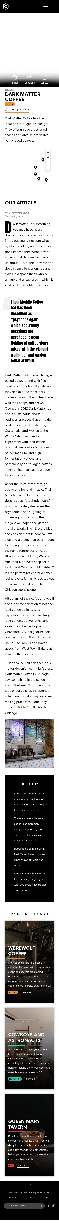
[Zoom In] (48, 152)
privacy (46, 1197)
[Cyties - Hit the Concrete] (5, 9)
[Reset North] (48, 162)
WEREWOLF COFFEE (21, 950)
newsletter (16, 1197)
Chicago (26, 992)
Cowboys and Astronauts (26, 1037)
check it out (21, 890)
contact (32, 1197)
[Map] (29, 173)
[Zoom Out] (48, 157)
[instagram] (54, 1206)
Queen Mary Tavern (24, 1124)
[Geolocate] (48, 168)
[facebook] (48, 1206)
